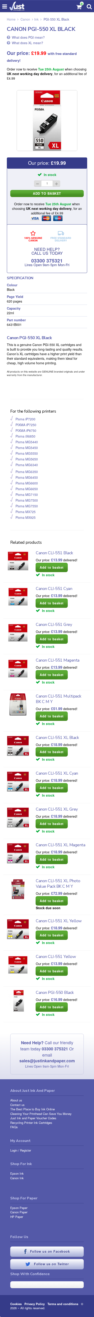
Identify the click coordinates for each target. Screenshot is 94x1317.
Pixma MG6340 (27, 464)
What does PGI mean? (28, 37)
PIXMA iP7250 (26, 424)
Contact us (17, 1105)
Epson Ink (17, 1173)
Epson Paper (18, 1208)
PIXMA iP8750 (26, 430)
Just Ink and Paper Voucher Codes (33, 1118)
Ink (36, 19)
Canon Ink (17, 1178)
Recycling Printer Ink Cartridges (31, 1122)
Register (25, 1150)
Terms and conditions (62, 1304)
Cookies (16, 1304)
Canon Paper (18, 1212)
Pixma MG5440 (27, 442)
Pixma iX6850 (25, 436)
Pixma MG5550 (27, 453)
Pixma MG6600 (27, 483)
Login (13, 1150)
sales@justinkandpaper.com (47, 1061)
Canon (25, 19)
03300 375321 (47, 260)
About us (16, 1100)
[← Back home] (17, 6)
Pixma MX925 (26, 517)
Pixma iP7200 (25, 419)
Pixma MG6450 (27, 477)
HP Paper (16, 1216)
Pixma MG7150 (27, 494)
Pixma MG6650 (27, 489)
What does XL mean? (27, 43)
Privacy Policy (34, 1304)
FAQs (14, 1127)
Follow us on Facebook (49, 1251)
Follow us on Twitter (51, 1264)
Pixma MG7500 (27, 500)
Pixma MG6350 (27, 471)
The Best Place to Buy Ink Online (32, 1109)
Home (11, 19)
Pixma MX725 (26, 511)
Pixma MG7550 (27, 506)
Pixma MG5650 (27, 459)
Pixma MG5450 (27, 447)
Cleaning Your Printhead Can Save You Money (41, 1113)
